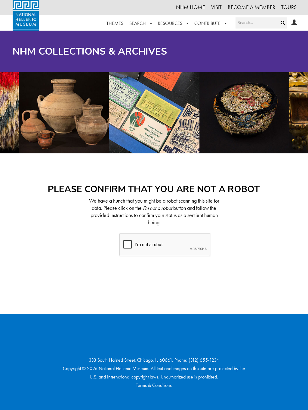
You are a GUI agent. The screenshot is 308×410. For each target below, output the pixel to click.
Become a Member (251, 7)
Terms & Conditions (154, 385)
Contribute (208, 23)
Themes (114, 23)
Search (138, 23)
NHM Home (190, 7)
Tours (289, 7)
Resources (170, 23)
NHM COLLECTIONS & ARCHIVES (90, 51)
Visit (216, 7)
